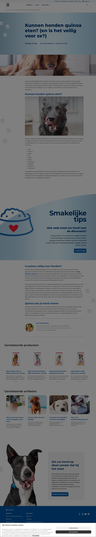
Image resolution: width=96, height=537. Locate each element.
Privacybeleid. (35, 535)
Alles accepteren (73, 532)
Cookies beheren (73, 528)
